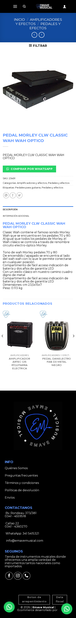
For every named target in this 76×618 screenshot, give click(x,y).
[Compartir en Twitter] (19, 195)
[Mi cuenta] (64, 6)
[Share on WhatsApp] (6, 195)
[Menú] (15, 6)
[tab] (38, 209)
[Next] (73, 343)
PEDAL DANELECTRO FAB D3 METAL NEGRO (56, 361)
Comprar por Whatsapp (31, 169)
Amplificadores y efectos (38, 21)
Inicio (19, 19)
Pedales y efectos (45, 26)
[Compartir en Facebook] (13, 195)
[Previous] (2, 343)
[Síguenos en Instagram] (18, 576)
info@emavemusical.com (24, 540)
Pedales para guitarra (28, 187)
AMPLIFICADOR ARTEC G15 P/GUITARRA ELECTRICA (19, 363)
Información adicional (16, 215)
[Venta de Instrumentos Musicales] (44, 6)
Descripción (10, 209)
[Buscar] (24, 6)
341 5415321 (31, 533)
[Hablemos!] (66, 608)
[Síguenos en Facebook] (9, 576)
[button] (9, 606)
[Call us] (26, 576)
